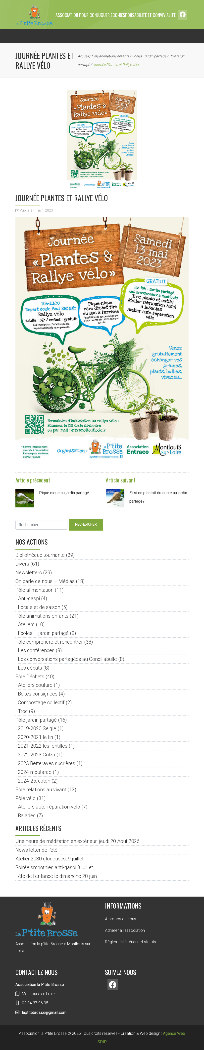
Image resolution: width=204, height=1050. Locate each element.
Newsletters (28, 573)
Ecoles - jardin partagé (149, 56)
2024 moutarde (34, 772)
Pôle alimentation (34, 590)
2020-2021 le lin (35, 737)
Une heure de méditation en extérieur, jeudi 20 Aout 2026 (77, 841)
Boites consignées (37, 694)
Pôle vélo (25, 798)
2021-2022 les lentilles (42, 746)
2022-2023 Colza (36, 755)
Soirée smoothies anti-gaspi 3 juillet (54, 867)
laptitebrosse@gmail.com (44, 1012)
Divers (22, 564)
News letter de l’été (36, 850)
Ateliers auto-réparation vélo (49, 807)
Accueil (83, 56)
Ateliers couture (35, 685)
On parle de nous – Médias (45, 581)
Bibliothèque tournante (40, 555)
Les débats (30, 668)
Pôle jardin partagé (36, 720)
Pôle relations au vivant (40, 790)
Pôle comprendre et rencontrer (49, 642)
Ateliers (26, 624)
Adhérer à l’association (125, 930)
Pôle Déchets (29, 677)
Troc (23, 711)
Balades (27, 815)
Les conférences (36, 650)
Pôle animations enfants (110, 56)
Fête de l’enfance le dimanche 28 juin (56, 876)
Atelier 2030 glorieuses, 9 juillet (49, 859)
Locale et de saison (39, 607)
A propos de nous (120, 919)
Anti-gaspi (29, 598)
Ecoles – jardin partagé (43, 633)
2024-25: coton (34, 781)
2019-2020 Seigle (37, 728)
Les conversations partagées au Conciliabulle (67, 659)
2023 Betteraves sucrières (46, 763)
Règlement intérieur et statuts (130, 941)
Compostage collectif (41, 702)
